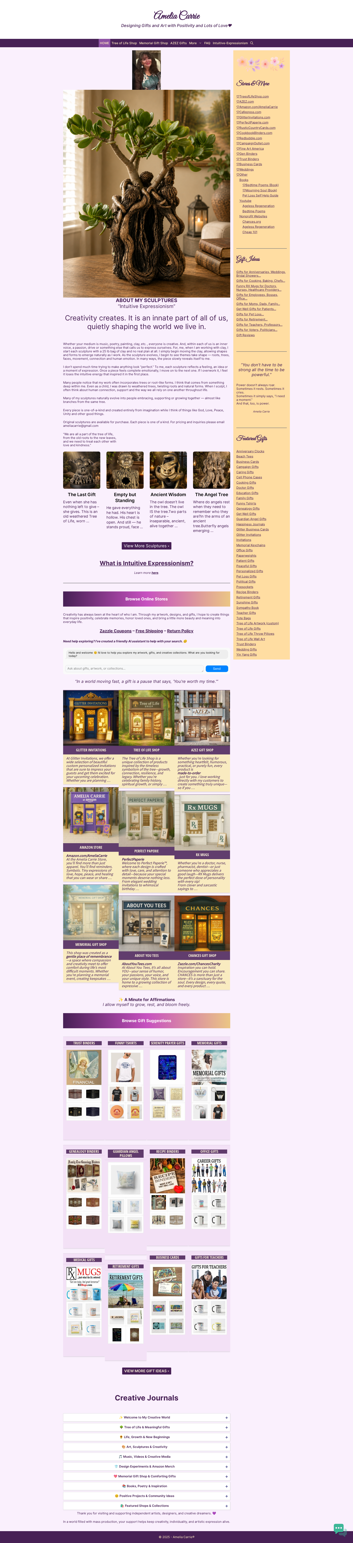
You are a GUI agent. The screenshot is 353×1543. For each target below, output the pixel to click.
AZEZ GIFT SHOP (202, 750)
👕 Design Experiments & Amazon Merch (144, 1466)
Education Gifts (247, 493)
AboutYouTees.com (137, 964)
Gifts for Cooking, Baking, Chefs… (260, 281)
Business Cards (167, 1257)
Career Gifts (209, 1233)
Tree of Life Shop (124, 43)
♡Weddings (245, 169)
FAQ (207, 43)
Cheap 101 (249, 232)
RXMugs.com (84, 1341)
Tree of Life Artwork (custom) (257, 623)
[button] (252, 43)
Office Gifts (209, 1152)
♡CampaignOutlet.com (253, 143)
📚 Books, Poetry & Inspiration (144, 1486)
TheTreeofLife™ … (84, 1242)
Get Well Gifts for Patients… (256, 309)
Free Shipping (149, 630)
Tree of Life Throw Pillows (255, 634)
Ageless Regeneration (258, 206)
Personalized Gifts (249, 571)
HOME (104, 43)
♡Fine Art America (250, 149)
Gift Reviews (245, 335)
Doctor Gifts (245, 488)
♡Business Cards (249, 164)
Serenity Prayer (167, 1124)
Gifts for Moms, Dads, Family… (258, 304)
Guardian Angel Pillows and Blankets (125, 1238)
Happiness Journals (250, 524)
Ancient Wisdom (168, 494)
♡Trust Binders (247, 159)
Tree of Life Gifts (248, 628)
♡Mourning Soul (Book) (259, 190)
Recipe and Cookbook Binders (167, 1233)
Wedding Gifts (246, 649)
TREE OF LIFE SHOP (147, 750)
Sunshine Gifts (247, 602)
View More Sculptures (146, 545)
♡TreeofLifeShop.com (252, 96)
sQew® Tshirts (125, 1132)
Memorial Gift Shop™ (84, 1132)
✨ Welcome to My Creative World (144, 1417)
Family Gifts (245, 498)
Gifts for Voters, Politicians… (256, 330)
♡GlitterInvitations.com (253, 117)
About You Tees (147, 956)
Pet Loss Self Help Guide (260, 195)
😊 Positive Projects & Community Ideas (144, 1496)
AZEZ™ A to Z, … (209, 1346)
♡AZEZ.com (245, 101)
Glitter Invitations (91, 750)
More (193, 43)
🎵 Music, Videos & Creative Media (144, 1457)
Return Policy (180, 630)
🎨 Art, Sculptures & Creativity (145, 1447)
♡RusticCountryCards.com (256, 128)
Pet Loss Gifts (246, 576)
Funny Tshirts (125, 1043)
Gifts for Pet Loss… (250, 314)
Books (243, 180)
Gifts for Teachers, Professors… (259, 325)
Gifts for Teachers (209, 1257)
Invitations (243, 540)
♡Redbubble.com (249, 138)
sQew (126, 1124)
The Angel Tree (211, 494)
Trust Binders (84, 1043)
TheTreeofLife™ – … (168, 1346)
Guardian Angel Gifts (251, 519)
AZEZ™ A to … (167, 1240)
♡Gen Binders (246, 154)
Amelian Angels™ (126, 1246)
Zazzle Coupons (116, 630)
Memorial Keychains (250, 545)
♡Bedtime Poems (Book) (260, 185)
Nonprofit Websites (253, 216)
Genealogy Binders (84, 1152)
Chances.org (251, 222)
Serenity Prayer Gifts (167, 1043)
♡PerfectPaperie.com (252, 122)
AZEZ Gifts (178, 43)
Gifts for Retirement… (252, 319)
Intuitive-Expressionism (230, 43)
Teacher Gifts (246, 613)
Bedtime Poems (253, 211)
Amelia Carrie (176, 16)
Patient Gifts (245, 561)
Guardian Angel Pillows (126, 1154)
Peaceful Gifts (246, 566)
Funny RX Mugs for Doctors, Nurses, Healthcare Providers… (259, 288)
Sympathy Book (247, 608)
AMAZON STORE (91, 847)
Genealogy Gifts (248, 508)
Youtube (245, 201)
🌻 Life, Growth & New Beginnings (144, 1437)
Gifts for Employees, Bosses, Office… (257, 296)
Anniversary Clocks (250, 451)
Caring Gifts (245, 472)
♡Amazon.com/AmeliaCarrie (257, 107)
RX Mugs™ (84, 1348)
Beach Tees (244, 456)
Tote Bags (243, 618)
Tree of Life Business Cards (167, 1338)
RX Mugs (202, 855)
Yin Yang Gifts (246, 654)
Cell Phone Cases (249, 477)
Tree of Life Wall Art (250, 639)
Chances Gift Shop (202, 956)
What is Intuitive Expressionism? (146, 563)
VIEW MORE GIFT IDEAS (146, 1371)
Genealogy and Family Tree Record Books (84, 1234)
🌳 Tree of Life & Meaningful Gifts (145, 1427)
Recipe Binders (167, 1152)
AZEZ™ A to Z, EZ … (209, 1240)
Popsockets (244, 587)
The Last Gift (82, 494)
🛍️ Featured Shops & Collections (144, 1506)
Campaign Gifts (247, 467)
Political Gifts (246, 581)
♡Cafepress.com (248, 112)
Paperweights (246, 555)
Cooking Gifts (246, 482)
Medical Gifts (84, 1260)
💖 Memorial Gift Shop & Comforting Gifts (145, 1476)
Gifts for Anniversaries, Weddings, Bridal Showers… (261, 274)
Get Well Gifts (246, 514)
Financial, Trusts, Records (84, 1124)
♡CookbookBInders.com (254, 133)
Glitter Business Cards (252, 529)
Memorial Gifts (209, 1043)
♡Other (242, 174)
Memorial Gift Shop (153, 43)
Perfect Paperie (146, 851)
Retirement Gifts (126, 1266)
